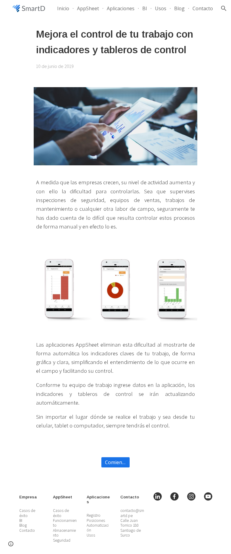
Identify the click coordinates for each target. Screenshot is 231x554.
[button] (224, 8)
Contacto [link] (202, 8)
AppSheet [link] (88, 8)
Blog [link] (179, 8)
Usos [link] (160, 8)
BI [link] (144, 8)
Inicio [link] (63, 8)
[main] (115, 48)
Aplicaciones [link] (120, 8)
